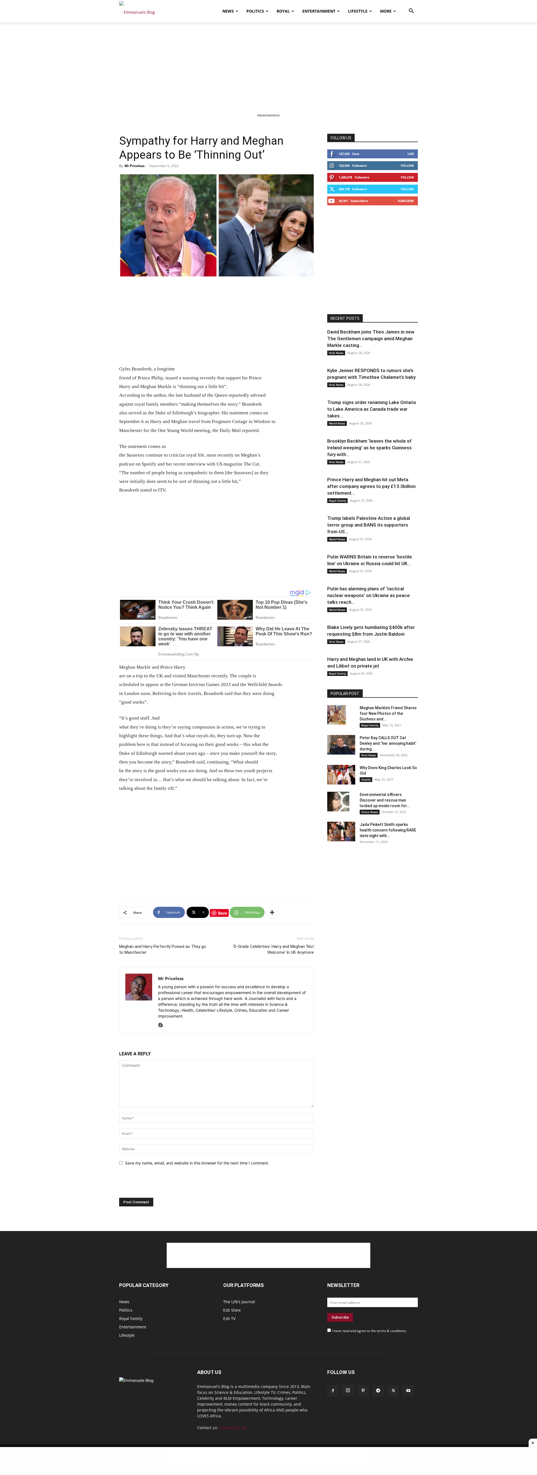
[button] (411, 11)
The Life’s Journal (239, 1301)
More (386, 11)
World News (337, 423)
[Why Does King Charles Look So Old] (341, 775)
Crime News (369, 812)
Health (366, 779)
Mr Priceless (134, 165)
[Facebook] (332, 1390)
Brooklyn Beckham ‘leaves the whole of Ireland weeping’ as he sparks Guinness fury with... (369, 447)
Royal (283, 11)
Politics (255, 11)
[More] (272, 912)
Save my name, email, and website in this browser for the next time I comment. (197, 1163)
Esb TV (229, 1318)
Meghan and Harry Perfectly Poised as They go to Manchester (162, 949)
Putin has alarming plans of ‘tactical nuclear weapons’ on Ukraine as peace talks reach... (368, 595)
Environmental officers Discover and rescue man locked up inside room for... (385, 800)
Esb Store (232, 1310)
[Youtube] (408, 1390)
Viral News (336, 353)
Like (411, 154)
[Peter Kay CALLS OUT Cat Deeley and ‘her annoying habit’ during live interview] (341, 745)
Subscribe (406, 201)
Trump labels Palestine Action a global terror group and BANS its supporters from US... (368, 524)
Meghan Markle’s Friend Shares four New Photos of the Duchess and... (388, 713)
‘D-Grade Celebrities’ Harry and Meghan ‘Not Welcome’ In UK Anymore (273, 949)
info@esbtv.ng (232, 1427)
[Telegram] (378, 1390)
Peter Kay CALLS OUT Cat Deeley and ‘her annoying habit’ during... (388, 743)
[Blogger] (162, 1025)
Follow (407, 165)
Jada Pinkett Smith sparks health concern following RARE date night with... (388, 830)
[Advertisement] (268, 64)
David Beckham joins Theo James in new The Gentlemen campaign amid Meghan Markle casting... (370, 338)
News (228, 11)
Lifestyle (358, 11)
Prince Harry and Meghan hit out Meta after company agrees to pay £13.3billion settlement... (371, 486)
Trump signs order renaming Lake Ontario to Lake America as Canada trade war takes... (371, 409)
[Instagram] (348, 1390)
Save (222, 913)
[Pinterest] (363, 1390)
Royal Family (337, 500)
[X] (393, 1390)
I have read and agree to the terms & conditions (369, 1330)
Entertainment (318, 11)
